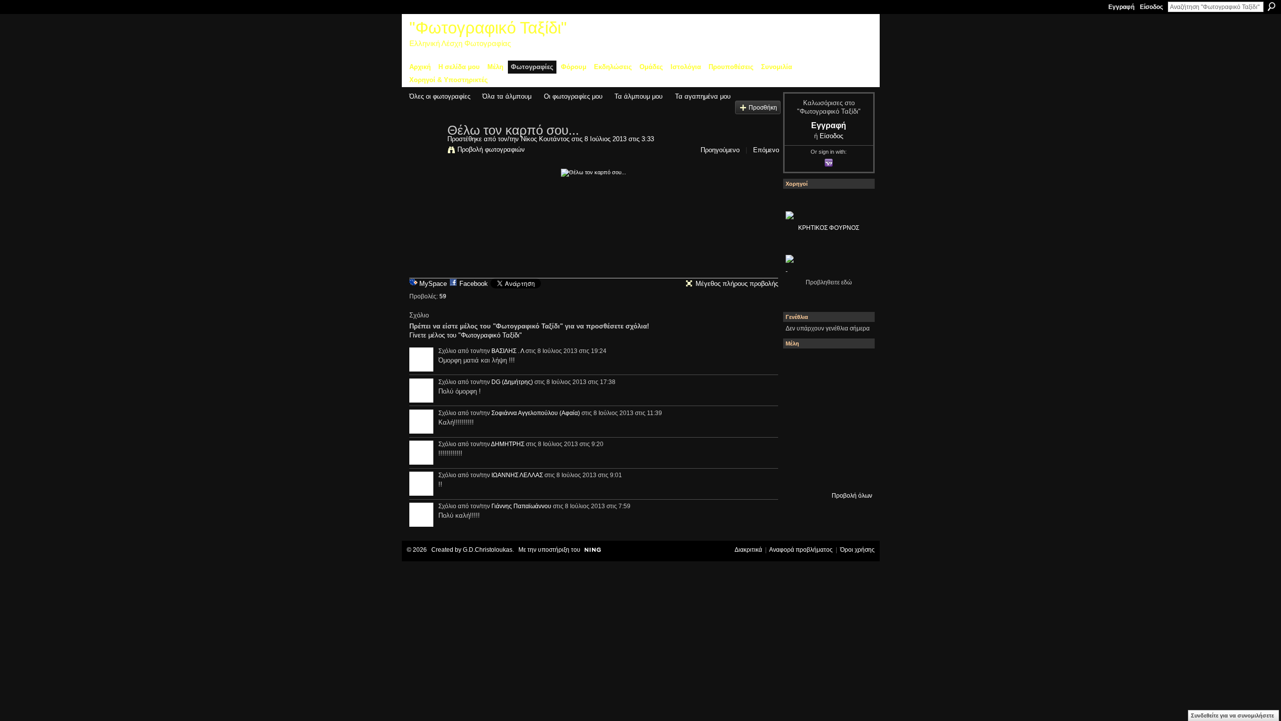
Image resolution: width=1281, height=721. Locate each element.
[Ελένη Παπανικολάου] (853, 419)
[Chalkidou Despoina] (799, 392)
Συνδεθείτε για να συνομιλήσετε (1232, 715)
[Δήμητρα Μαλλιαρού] (853, 365)
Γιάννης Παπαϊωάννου (521, 506)
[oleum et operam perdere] (826, 365)
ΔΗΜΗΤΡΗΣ (507, 444)
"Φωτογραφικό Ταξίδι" (488, 28)
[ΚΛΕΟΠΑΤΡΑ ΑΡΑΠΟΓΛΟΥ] (826, 419)
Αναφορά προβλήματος (801, 549)
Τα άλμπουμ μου (638, 96)
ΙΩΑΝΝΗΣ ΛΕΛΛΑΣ (517, 475)
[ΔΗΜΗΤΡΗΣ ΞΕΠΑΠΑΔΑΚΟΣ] (853, 392)
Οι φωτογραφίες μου (573, 96)
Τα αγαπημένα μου (703, 96)
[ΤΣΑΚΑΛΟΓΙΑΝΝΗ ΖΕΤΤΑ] (799, 473)
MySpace (433, 283)
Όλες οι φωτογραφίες (439, 96)
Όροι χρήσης (857, 549)
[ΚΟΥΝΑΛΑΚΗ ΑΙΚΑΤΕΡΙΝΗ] (799, 365)
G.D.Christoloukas (487, 549)
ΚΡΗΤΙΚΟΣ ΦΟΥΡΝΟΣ (828, 227)
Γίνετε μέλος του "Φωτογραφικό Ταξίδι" (465, 335)
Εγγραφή (1121, 7)
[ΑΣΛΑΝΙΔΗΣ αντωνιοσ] (799, 419)
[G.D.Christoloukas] (853, 473)
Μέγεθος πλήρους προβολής (737, 283)
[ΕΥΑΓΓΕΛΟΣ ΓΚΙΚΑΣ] (826, 446)
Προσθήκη (763, 107)
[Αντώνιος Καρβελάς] (826, 473)
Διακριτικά (748, 549)
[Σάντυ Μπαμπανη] (853, 446)
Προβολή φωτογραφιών (491, 149)
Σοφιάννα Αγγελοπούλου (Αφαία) (535, 413)
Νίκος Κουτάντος (545, 139)
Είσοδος (1151, 7)
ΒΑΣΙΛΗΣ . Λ (507, 350)
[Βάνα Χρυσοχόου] (826, 392)
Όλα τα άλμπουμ (506, 96)
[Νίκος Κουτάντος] (425, 151)
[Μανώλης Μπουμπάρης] (799, 446)
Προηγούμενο (720, 150)
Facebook (473, 283)
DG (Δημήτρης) (512, 382)
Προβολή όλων (852, 495)
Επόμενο (766, 150)
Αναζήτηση (1271, 6)
